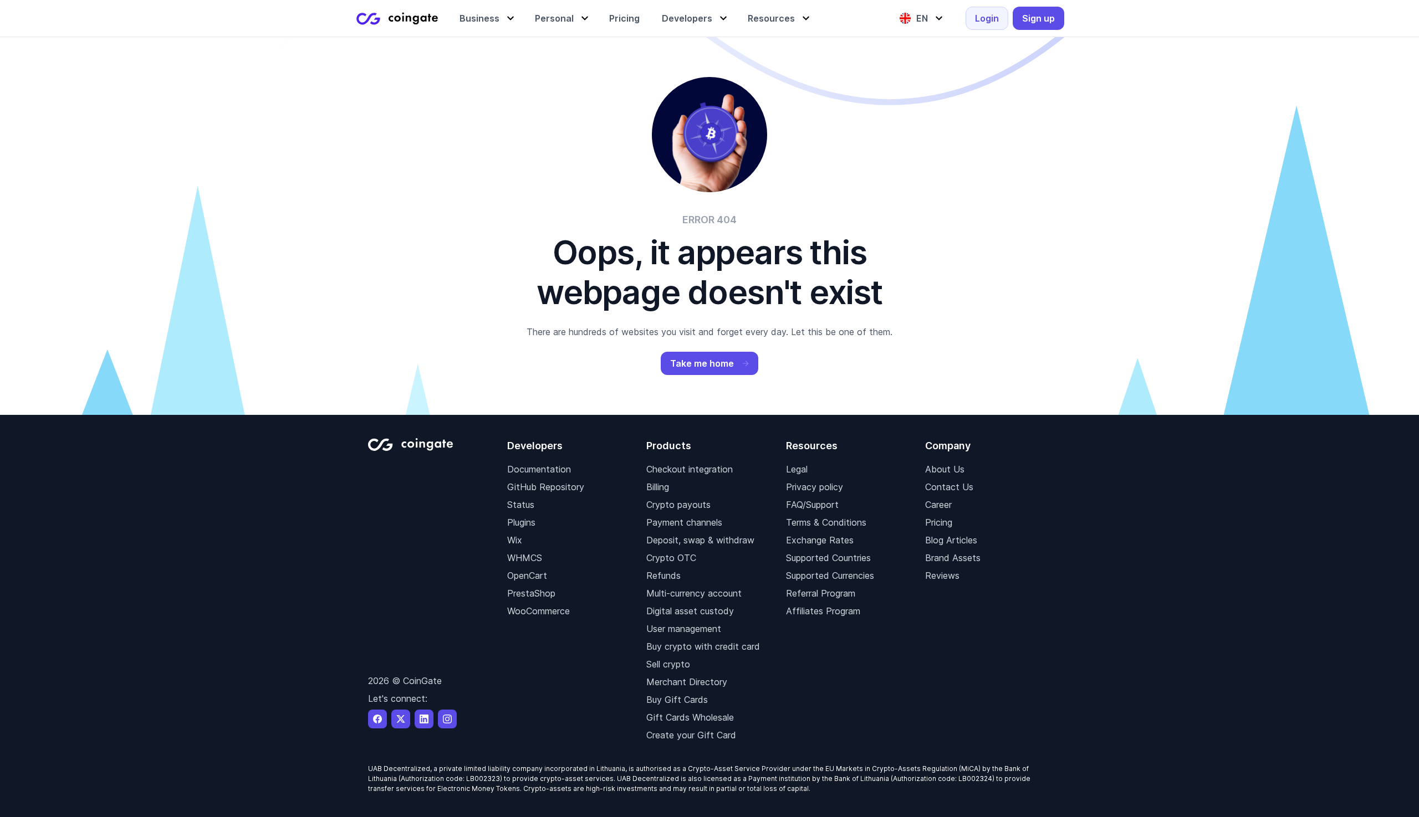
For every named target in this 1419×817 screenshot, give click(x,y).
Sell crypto (668, 664)
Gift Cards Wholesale (690, 717)
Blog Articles (951, 540)
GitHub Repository (545, 486)
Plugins (521, 522)
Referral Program (820, 593)
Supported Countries (828, 557)
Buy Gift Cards (677, 699)
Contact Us (949, 486)
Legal (797, 469)
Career (938, 504)
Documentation (539, 469)
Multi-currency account (694, 593)
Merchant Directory (686, 681)
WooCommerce (538, 610)
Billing (657, 486)
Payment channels (684, 522)
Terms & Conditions (826, 522)
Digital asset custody (690, 610)
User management (683, 628)
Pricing (938, 522)
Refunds (663, 575)
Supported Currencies (830, 575)
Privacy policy (814, 486)
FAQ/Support (812, 504)
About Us (944, 469)
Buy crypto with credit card (703, 646)
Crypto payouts (678, 504)
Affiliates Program (823, 610)
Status (520, 504)
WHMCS (524, 557)
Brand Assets (953, 557)
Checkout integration (689, 469)
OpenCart (527, 575)
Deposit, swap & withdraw (700, 540)
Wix (514, 540)
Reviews (942, 575)
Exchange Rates (820, 540)
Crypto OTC (671, 557)
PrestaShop (531, 593)
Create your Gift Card (691, 735)
